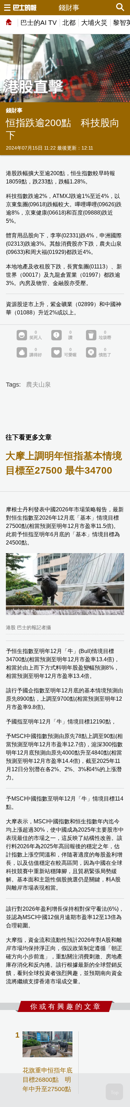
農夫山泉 (38, 384)
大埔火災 (94, 22)
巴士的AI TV (38, 22)
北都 (69, 22)
